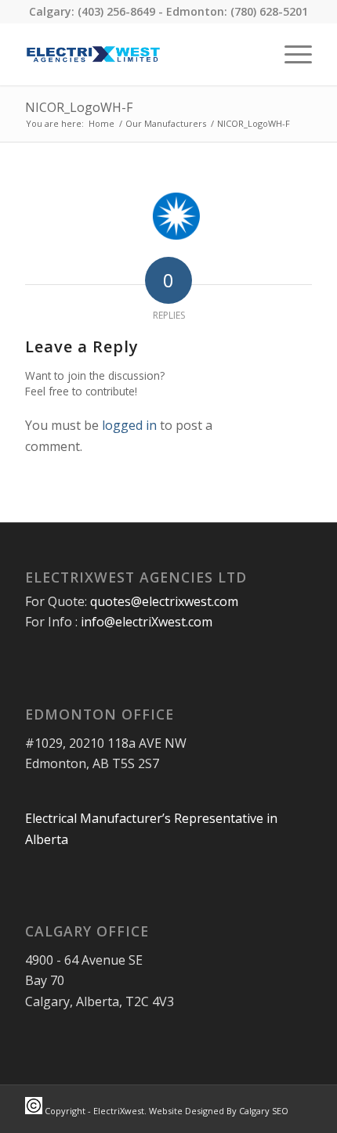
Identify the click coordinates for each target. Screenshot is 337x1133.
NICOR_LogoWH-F (78, 107)
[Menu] (290, 54)
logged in (129, 425)
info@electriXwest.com (146, 621)
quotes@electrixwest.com (164, 601)
